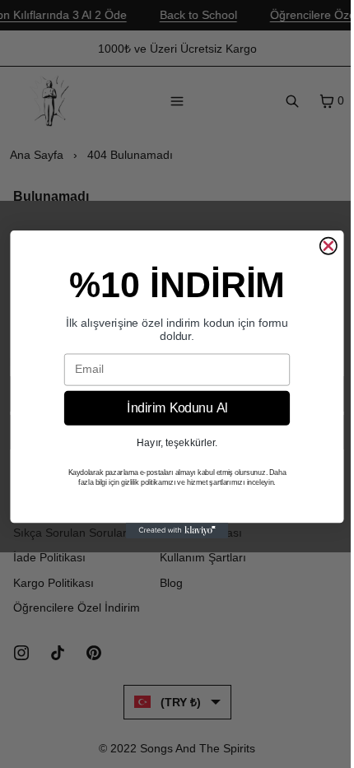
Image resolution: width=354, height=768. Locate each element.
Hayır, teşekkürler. (177, 441)
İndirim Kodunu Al (177, 407)
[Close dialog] (328, 245)
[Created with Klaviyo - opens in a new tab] (177, 530)
